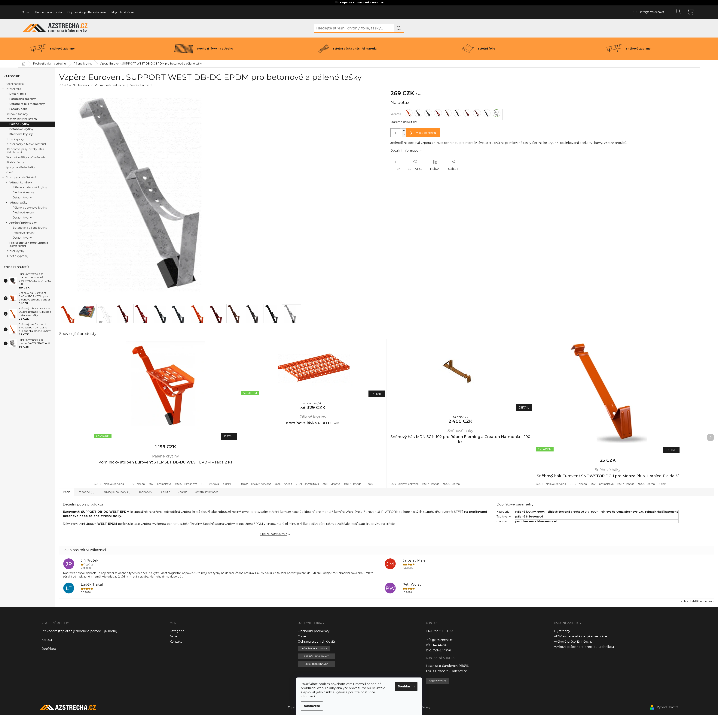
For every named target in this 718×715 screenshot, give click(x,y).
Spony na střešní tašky (20, 167)
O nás (25, 12)
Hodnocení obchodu (48, 12)
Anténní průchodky (23, 222)
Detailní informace (404, 150)
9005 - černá (451, 484)
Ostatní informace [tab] (206, 492)
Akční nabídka (15, 84)
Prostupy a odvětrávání (21, 177)
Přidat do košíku (425, 132)
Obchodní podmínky (313, 631)
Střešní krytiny (15, 251)
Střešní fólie (13, 89)
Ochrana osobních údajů (316, 641)
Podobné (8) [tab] (86, 492)
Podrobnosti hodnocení (110, 85)
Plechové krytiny (21, 134)
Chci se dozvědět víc (273, 534)
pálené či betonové (529, 516)
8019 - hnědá (136, 484)
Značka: (140, 85)
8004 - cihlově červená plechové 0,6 (617, 511)
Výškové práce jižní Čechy (573, 641)
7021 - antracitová (160, 484)
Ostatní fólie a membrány (27, 104)
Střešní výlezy (15, 139)
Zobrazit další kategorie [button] (661, 511)
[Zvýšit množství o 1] (404, 130)
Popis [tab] (66, 492)
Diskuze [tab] (165, 492)
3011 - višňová (210, 484)
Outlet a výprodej (17, 256)
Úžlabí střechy (15, 162)
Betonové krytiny (21, 129)
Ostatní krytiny (22, 197)
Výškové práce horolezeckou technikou (584, 647)
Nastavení (312, 706)
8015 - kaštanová (186, 484)
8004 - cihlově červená (109, 484)
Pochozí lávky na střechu (22, 119)
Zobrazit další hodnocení (696, 601)
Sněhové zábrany (17, 114)
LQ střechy (562, 631)
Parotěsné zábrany (22, 99)
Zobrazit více (438, 681)
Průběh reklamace (316, 656)
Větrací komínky (20, 182)
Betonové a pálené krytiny (30, 227)
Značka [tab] (182, 492)
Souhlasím (406, 686)
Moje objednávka (122, 12)
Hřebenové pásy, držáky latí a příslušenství (25, 150)
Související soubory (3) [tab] (116, 492)
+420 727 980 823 (439, 631)
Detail (229, 436)
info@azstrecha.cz (439, 640)
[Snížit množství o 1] (404, 135)
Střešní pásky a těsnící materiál (26, 144)
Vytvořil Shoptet (667, 707)
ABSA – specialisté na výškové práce (580, 636)
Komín (10, 172)
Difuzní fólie (17, 93)
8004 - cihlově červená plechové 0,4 (563, 511)
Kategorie (177, 631)
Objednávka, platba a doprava (86, 12)
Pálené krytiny (19, 124)
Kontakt (176, 641)
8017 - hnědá (352, 484)
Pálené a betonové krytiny (30, 187)
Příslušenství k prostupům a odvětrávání (28, 244)
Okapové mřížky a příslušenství (26, 157)
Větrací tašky (18, 202)
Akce (173, 636)
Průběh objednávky (314, 648)
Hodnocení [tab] (145, 492)
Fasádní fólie (18, 109)
